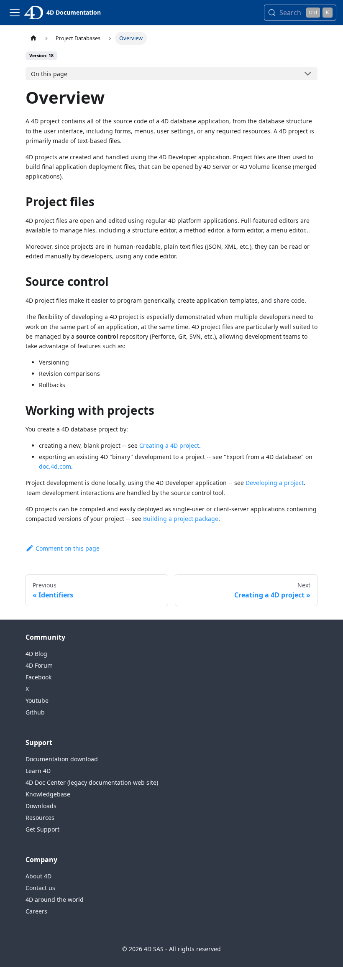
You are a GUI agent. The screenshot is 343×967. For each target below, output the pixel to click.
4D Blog (36, 654)
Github (35, 712)
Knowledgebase (48, 794)
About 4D (38, 876)
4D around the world (55, 899)
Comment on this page (68, 548)
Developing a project (275, 483)
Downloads (41, 806)
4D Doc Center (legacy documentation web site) (92, 782)
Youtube (37, 700)
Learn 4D (38, 771)
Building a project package (180, 519)
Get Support (42, 829)
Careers (36, 911)
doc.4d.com (55, 466)
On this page (49, 74)
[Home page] (33, 38)
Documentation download (62, 759)
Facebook (38, 677)
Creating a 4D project (169, 445)
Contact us (40, 888)
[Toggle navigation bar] (14, 12)
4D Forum (39, 665)
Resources (40, 818)
